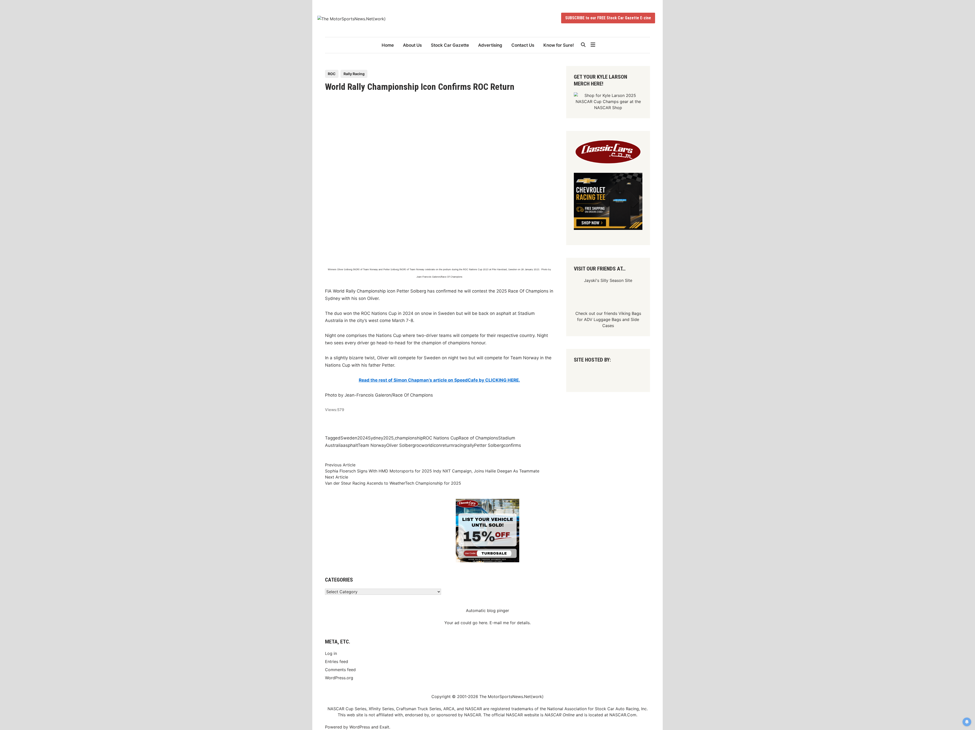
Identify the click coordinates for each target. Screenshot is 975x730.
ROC (332, 74)
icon (437, 445)
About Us (412, 45)
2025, (389, 437)
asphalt (350, 445)
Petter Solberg (488, 445)
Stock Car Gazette (450, 45)
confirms (512, 445)
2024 (362, 437)
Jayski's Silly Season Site (608, 280)
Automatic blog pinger (487, 610)
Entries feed (336, 661)
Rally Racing (354, 74)
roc (418, 445)
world (427, 445)
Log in (331, 653)
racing (459, 445)
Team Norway (372, 445)
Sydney (375, 437)
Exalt (384, 726)
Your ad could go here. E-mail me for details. (487, 622)
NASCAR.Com (622, 714)
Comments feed (340, 669)
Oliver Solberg (400, 445)
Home (388, 45)
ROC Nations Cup (441, 437)
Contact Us (522, 45)
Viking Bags (630, 313)
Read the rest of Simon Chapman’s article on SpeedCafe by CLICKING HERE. (439, 380)
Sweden (348, 437)
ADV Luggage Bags (602, 319)
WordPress (359, 726)
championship (409, 437)
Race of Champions (478, 437)
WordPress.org (339, 677)
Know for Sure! (558, 45)
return (447, 445)
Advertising (490, 45)
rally (470, 445)
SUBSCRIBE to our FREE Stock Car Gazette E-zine (608, 17)
